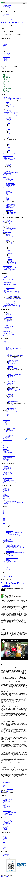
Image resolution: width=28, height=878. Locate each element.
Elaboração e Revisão (10, 185)
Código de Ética (11, 397)
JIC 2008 (10, 261)
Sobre (11, 789)
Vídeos (7, 302)
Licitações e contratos (7, 473)
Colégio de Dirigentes (10, 384)
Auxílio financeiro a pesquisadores (10, 267)
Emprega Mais (9, 192)
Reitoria (4, 343)
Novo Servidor (6, 496)
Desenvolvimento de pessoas (9, 491)
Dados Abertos (6, 55)
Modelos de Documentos (8, 160)
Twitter (4, 839)
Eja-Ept (7, 198)
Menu (3, 67)
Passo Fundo (5, 453)
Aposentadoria (6, 490)
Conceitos (8, 549)
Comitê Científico (9, 210)
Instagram (5, 838)
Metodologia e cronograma (11, 301)
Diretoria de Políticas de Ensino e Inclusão (12, 98)
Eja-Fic (7, 197)
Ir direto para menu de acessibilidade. (8, 1)
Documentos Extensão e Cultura (9, 284)
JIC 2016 (10, 253)
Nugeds (7, 414)
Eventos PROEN (6, 176)
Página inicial (10, 66)
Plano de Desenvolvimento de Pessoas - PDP (15, 502)
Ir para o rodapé (6, 9)
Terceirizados (6, 540)
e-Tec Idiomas (9, 165)
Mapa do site (5, 16)
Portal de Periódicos (7, 237)
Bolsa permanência (12, 107)
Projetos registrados (7, 232)
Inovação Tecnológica (7, 813)
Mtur (7, 196)
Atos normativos (6, 420)
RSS (4, 842)
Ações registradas (9, 304)
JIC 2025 (10, 242)
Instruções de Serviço (7, 264)
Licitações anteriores (7, 509)
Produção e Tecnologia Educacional (10, 172)
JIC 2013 (10, 256)
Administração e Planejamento (12, 350)
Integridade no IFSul (7, 814)
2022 (9, 124)
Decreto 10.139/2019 (7, 481)
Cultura (4, 277)
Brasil (4, 2)
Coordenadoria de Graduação (9, 113)
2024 (9, 122)
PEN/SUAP (10, 376)
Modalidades (8, 234)
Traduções (8, 325)
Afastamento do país (7, 333)
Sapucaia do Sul (6, 459)
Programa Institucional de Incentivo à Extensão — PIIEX (15, 295)
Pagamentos (5, 538)
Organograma (6, 342)
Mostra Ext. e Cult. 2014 (13, 262)
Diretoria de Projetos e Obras (12, 381)
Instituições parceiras (12, 364)
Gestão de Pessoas (9, 352)
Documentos (8, 104)
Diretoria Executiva (10, 354)
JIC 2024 (10, 243)
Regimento (8, 142)
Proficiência (8, 321)
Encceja (4, 177)
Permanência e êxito (10, 206)
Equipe (7, 102)
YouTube (5, 840)
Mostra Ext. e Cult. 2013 (13, 263)
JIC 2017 (10, 252)
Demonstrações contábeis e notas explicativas (12, 536)
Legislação (8, 433)
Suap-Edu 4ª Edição (10, 183)
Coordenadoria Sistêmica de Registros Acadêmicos (13, 115)
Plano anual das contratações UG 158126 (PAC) (16, 547)
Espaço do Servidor (7, 804)
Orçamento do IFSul (10, 551)
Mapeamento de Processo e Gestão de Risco (12, 535)
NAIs (9, 362)
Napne (7, 416)
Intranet (4, 836)
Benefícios (8, 103)
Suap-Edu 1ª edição (10, 179)
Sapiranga (5, 458)
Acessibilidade (6, 14)
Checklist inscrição (9, 322)
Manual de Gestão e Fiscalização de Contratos (15, 532)
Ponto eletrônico (6, 489)
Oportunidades (6, 327)
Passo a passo (11, 407)
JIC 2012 (10, 257)
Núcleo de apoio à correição (11, 411)
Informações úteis (6, 331)
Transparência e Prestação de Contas (10, 482)
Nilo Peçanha (8, 186)
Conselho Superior (9, 383)
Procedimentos (6, 497)
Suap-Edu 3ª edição (10, 181)
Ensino (7, 347)
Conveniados (8, 286)
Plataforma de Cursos (7, 116)
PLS (7, 431)
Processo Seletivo (6, 806)
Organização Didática (10, 204)
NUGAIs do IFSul (9, 435)
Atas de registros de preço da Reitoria (13, 546)
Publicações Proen (12, 212)
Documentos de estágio (10, 288)
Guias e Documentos (7, 576)
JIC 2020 (10, 248)
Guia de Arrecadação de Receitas (12, 534)
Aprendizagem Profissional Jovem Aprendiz (12, 291)
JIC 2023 (10, 244)
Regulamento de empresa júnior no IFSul (11, 292)
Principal (7, 240)
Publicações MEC (12, 213)
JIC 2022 (10, 246)
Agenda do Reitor (6, 344)
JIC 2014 (10, 255)
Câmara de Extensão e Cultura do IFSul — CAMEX (14, 296)
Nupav (7, 417)
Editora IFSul (6, 437)
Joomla (20, 872)
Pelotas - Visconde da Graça (9, 456)
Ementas (10, 402)
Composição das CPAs (13, 390)
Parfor (7, 193)
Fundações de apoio (7, 438)
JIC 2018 (10, 250)
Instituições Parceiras (7, 328)
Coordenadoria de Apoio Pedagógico (10, 112)
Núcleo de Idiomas (12, 361)
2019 (9, 127)
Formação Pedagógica (10, 184)
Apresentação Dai (12, 357)
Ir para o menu (6, 6)
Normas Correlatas (9, 569)
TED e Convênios (9, 531)
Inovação (5, 226)
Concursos (5, 807)
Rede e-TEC (8, 199)
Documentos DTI (12, 375)
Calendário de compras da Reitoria (13, 545)
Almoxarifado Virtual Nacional (12, 558)
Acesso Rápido (6, 488)
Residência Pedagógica (10, 190)
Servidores (5, 474)
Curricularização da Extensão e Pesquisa (14, 298)
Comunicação (6, 59)
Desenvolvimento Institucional (9, 812)
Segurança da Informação (13, 377)
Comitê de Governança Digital (14, 374)
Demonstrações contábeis (8, 480)
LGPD (4, 575)
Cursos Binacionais (7, 174)
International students (7, 332)
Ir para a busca (6, 7)
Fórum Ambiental (9, 430)
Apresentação (8, 110)
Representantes (9, 320)
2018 (9, 129)
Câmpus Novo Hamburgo (8, 452)
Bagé (4, 445)
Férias (4, 494)
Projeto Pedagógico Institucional (12, 205)
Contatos (5, 62)
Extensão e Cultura (10, 349)
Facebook (5, 837)
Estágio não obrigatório (8, 493)
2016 (4, 511)
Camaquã (5, 446)
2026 (4, 523)
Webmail (5, 835)
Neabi (7, 415)
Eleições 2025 (9, 424)
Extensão (5, 276)
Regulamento (8, 119)
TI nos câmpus (11, 371)
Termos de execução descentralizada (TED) (15, 552)
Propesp (8, 789)
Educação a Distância (7, 171)
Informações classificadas (8, 475)
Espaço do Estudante (7, 802)
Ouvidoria (5, 60)
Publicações (5, 283)
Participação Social (7, 468)
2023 (9, 123)
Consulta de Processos (7, 54)
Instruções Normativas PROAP (9, 561)
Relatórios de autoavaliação (14, 389)
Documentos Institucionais (8, 418)
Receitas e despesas (7, 472)
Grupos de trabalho (10, 555)
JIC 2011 (10, 259)
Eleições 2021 (9, 425)
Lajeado (4, 451)
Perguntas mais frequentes (11, 303)
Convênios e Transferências (8, 471)
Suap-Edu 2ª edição (10, 180)
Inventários (8, 560)
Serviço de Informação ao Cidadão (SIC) (11, 476)
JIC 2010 (10, 260)
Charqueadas (5, 447)
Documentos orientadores (11, 299)
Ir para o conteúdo (7, 5)
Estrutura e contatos (7, 97)
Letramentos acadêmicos (8, 270)
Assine (4, 848)
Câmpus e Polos (6, 801)
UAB (7, 200)
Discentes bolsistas (9, 236)
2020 (9, 126)
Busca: (3, 34)
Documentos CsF (9, 326)
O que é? (5, 847)
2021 (9, 125)
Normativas (5, 290)
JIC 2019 (10, 249)
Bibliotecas (5, 800)
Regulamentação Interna (11, 228)
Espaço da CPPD (11, 394)
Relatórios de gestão (7, 539)
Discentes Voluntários (7, 268)
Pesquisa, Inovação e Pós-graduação (13, 348)
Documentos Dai (11, 363)
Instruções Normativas (7, 266)
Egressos (5, 281)
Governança (5, 422)
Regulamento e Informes (11, 501)
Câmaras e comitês (9, 225)
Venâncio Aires (6, 460)
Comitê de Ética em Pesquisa (9, 269)
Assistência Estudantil (7, 799)
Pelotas (4, 454)
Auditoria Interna (6, 57)
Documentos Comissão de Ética (14, 400)
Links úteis (8, 436)
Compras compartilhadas (11, 544)
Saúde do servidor (7, 498)
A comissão (10, 396)
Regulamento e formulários (11, 169)
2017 (7, 427)
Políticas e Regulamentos (8, 221)
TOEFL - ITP (8, 164)
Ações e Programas (7, 467)
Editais (4, 154)
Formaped (8, 191)
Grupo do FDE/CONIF (8, 207)
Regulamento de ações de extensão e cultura (12, 306)
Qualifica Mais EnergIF (8, 279)
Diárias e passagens (10, 529)
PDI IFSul (5, 421)
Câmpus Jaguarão (6, 450)
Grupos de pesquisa (10, 223)
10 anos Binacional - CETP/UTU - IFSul (11, 334)
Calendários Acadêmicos (8, 156)
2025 (9, 147)
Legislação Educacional (8, 159)
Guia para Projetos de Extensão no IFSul (11, 305)
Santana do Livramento (8, 457)
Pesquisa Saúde (11, 106)
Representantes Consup (10, 428)
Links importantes (12, 398)
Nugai (7, 413)
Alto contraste (6, 15)
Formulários (8, 235)
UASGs (7, 533)
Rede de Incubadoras (7, 440)
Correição (5, 58)
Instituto (4, 341)
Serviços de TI (11, 373)
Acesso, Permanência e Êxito (9, 153)
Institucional (5, 466)
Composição (8, 118)
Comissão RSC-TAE (10, 409)
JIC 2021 (10, 247)
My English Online (10, 315)
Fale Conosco (6, 61)
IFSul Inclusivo (6, 798)
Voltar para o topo (4, 791)
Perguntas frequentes (7, 220)
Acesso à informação (7, 53)
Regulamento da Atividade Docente (13, 203)
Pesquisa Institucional (7, 157)
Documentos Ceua (12, 408)
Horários (10, 380)
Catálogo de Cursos (7, 173)
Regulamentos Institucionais (9, 158)
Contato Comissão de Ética (13, 401)
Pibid (7, 188)
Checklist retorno (9, 324)
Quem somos (11, 388)
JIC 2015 (10, 254)
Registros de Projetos (10, 170)
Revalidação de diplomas (8, 335)
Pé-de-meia (8, 194)
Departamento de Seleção (8, 99)
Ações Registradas (7, 282)
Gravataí (5, 449)
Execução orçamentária (8, 541)
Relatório (8, 289)
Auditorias (5, 469)
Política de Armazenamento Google (15, 379)
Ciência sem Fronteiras (13, 360)
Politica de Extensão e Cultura (9, 293)
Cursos (4, 805)
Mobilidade (5, 330)
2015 (4, 510)
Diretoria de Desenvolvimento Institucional (14, 355)
